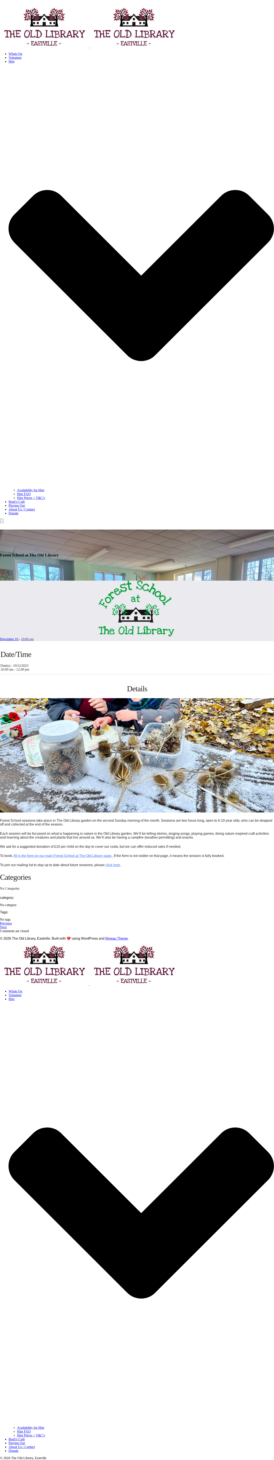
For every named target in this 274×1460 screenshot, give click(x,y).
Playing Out (17, 505)
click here (113, 865)
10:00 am (27, 639)
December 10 (9, 639)
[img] (141, 1213)
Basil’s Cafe (17, 501)
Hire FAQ (24, 494)
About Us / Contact (22, 509)
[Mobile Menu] (1, 521)
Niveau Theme (116, 938)
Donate (13, 513)
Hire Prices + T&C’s (31, 498)
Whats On (15, 54)
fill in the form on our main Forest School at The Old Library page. (64, 856)
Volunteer (15, 57)
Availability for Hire (30, 490)
